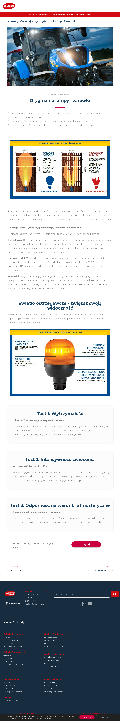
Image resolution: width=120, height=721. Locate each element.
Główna (31, 14)
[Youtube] (90, 604)
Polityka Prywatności (30, 713)
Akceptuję (87, 717)
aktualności (43, 14)
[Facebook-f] (83, 604)
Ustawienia (103, 717)
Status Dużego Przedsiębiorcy (89, 713)
